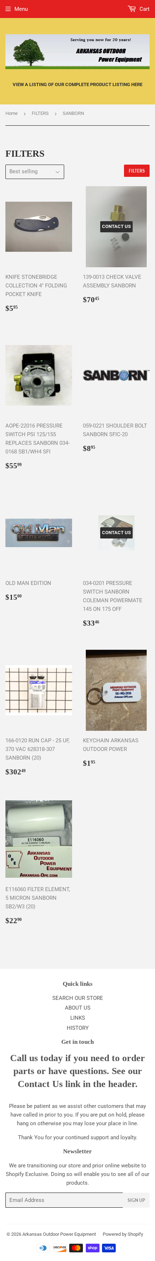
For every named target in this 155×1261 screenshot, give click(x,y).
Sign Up (136, 1200)
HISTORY (78, 1028)
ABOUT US (77, 1008)
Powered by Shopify (123, 1234)
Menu (21, 9)
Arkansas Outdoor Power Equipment (59, 1234)
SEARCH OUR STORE (77, 998)
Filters (137, 171)
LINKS (77, 1018)
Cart (144, 9)
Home (11, 113)
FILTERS (40, 113)
